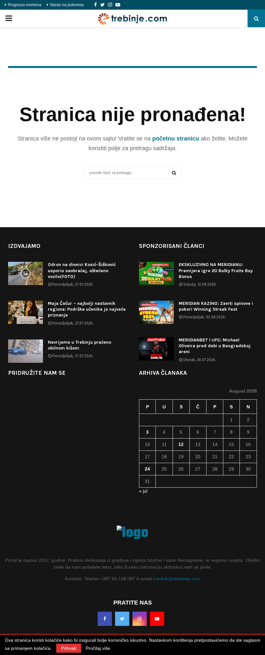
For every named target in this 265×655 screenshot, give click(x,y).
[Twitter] (102, 5)
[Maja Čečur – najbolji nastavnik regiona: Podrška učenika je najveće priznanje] (25, 312)
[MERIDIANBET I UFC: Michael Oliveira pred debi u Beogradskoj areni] (156, 349)
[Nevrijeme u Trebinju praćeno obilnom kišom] (25, 351)
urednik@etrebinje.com (176, 578)
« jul (143, 491)
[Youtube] (117, 5)
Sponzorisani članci (171, 246)
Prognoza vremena (24, 5)
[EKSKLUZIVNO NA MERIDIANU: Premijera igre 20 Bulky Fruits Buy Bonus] (156, 273)
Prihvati (68, 648)
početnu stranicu (175, 138)
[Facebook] (95, 5)
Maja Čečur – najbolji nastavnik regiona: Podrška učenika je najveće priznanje (87, 309)
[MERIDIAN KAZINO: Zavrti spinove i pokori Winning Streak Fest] (156, 312)
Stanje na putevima (67, 5)
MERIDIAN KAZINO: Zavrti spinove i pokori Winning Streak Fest (216, 306)
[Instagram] (110, 5)
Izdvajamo (24, 246)
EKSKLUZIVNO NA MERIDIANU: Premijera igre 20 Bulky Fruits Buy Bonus (216, 270)
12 (181, 444)
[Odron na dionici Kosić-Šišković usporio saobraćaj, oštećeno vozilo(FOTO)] (25, 273)
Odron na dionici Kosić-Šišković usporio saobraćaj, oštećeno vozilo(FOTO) (82, 270)
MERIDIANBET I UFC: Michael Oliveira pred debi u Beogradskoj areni (214, 345)
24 (147, 469)
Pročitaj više (98, 648)
